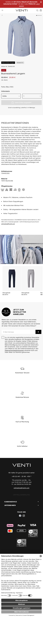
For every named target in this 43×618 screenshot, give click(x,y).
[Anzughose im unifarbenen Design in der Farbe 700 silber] (31, 278)
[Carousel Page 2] (37, 15)
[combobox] (11, 96)
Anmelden (38, 332)
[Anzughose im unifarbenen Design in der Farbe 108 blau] (12, 278)
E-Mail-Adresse (8, 332)
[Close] (41, 2)
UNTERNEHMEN (10, 505)
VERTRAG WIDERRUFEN (21, 495)
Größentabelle (5, 91)
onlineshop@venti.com (8, 224)
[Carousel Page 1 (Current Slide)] (36, 15)
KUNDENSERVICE (10, 502)
